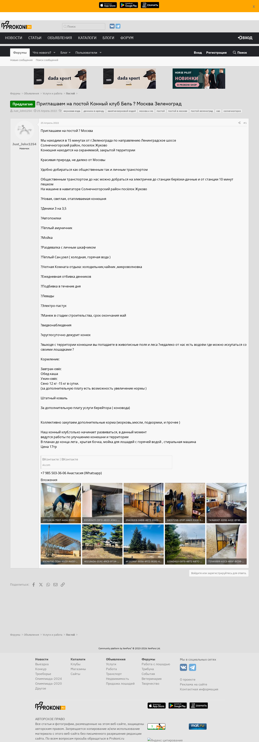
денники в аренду (94, 110)
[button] (54, 52)
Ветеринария (152, 679)
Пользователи (86, 52)
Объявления (60, 37)
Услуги (111, 664)
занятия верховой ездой (122, 110)
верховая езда (72, 110)
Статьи (34, 37)
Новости (13, 37)
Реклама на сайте (193, 684)
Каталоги (87, 37)
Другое (40, 688)
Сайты (75, 674)
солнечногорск (232, 110)
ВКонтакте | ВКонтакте (60, 459)
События (148, 674)
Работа (111, 669)
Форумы (20, 52)
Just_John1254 (22, 111)
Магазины (78, 669)
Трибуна (148, 669)
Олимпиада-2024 (48, 679)
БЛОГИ (108, 37)
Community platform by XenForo (129, 648)
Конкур (40, 669)
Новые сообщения (21, 60)
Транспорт (114, 674)
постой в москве (177, 110)
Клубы (76, 664)
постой (161, 110)
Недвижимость (117, 679)
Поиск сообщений (47, 60)
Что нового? (42, 52)
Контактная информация (199, 689)
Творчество (150, 683)
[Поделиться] (239, 123)
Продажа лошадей (120, 683)
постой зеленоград (202, 110)
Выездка (42, 664)
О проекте (187, 679)
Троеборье (43, 674)
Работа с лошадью (156, 664)
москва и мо (146, 110)
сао (218, 110)
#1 (245, 122)
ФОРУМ (127, 37)
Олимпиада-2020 (48, 683)
